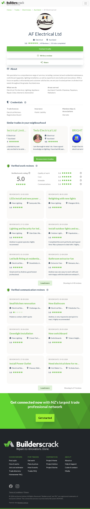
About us (68, 460)
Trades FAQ (32, 471)
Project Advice (52, 464)
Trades (17, 10)
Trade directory (15, 471)
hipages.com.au (23, 503)
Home (9, 10)
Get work (31, 460)
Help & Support (71, 464)
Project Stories (52, 467)
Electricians (26, 10)
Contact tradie (45, 49)
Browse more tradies (45, 159)
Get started (45, 417)
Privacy (26, 492)
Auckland (37, 10)
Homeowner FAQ (15, 474)
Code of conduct (71, 467)
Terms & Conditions (16, 492)
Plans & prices (33, 464)
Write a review (46, 56)
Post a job (13, 460)
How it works (14, 464)
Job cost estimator (16, 467)
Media (67, 471)
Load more (45, 283)
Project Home (51, 460)
